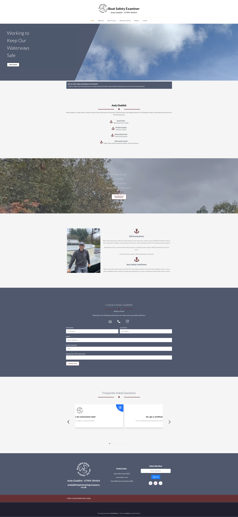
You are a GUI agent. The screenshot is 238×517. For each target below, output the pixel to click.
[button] (107, 443)
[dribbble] (155, 483)
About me (101, 20)
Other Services (111, 20)
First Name (69, 328)
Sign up (156, 477)
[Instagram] (150, 483)
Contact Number (71, 345)
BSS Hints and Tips (125, 20)
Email (68, 336)
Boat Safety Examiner (124, 8)
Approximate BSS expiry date (75, 354)
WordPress (114, 513)
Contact (145, 20)
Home (92, 20)
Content (127, 513)
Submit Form (72, 363)
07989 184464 (92, 480)
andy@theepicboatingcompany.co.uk (83, 485)
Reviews (136, 20)
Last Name (123, 328)
